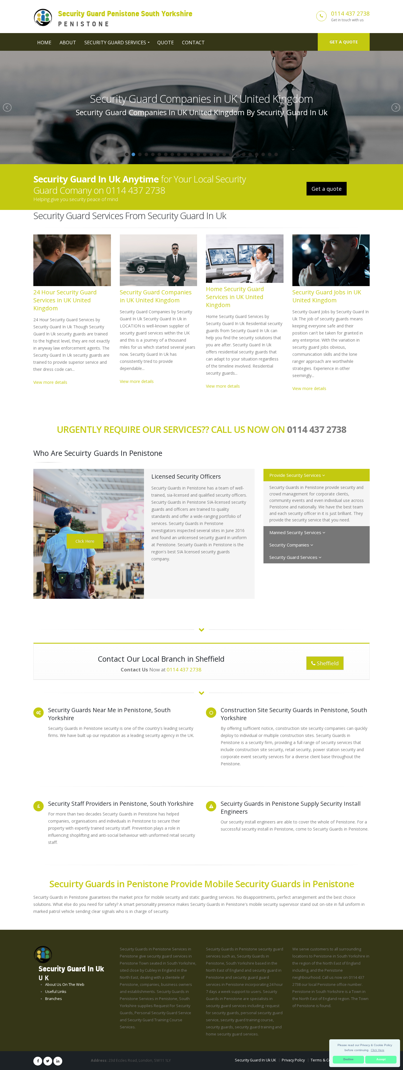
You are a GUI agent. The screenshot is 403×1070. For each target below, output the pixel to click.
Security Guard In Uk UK (255, 1060)
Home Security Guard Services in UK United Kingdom (201, 98)
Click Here (85, 541)
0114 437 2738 (350, 13)
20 (250, 154)
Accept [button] (381, 1059)
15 (217, 154)
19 (243, 154)
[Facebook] (37, 1061)
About (68, 42)
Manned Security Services (295, 532)
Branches (53, 998)
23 (269, 154)
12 (198, 154)
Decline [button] (348, 1059)
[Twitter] (47, 1061)
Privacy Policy (293, 1060)
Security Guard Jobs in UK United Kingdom (326, 296)
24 (276, 154)
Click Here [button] (377, 1050)
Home (44, 42)
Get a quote (344, 42)
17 (230, 154)
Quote (165, 42)
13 (205, 154)
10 (185, 154)
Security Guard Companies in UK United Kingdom (156, 296)
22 (263, 154)
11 (192, 154)
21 (256, 154)
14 (211, 154)
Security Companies (289, 545)
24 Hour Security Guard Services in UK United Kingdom (65, 300)
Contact (193, 42)
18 (237, 154)
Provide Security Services (295, 475)
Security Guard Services (115, 42)
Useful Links (55, 991)
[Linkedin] (57, 1061)
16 (224, 154)
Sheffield (327, 663)
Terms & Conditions (328, 1060)
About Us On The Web (64, 984)
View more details (50, 382)
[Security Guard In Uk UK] (43, 954)
